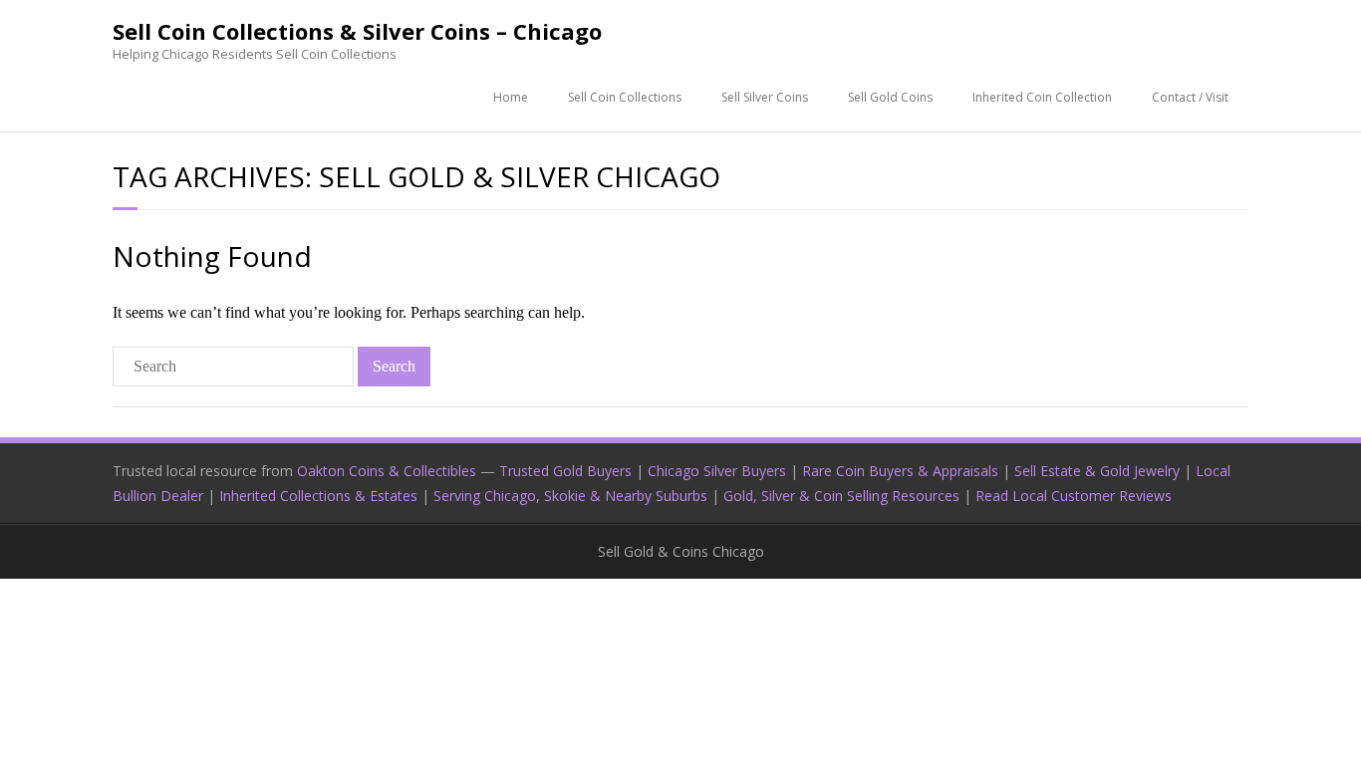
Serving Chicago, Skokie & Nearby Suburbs (570, 495)
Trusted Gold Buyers (565, 470)
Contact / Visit (1190, 97)
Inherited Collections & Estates (318, 495)
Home (510, 97)
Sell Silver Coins (764, 97)
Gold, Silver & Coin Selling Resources (841, 495)
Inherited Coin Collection (1042, 97)
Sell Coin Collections (624, 97)
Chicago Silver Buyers (717, 470)
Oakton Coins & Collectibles (386, 470)
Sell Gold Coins (890, 97)
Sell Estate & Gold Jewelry (1097, 470)
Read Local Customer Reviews (1073, 495)
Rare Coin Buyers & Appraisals (900, 470)
